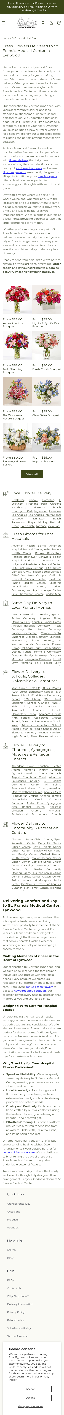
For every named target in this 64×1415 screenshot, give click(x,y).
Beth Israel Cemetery (44, 629)
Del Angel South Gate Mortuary (41, 648)
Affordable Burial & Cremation (30, 614)
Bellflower (18, 500)
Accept (30, 1389)
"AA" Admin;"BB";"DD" (26, 688)
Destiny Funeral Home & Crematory (36, 651)
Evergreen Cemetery (38, 659)
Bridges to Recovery (39, 560)
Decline (30, 1397)
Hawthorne (18, 507)
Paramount (19, 522)
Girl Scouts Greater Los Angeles (41, 884)
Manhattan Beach (46, 518)
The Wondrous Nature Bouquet (13, 417)
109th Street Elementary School (32, 691)
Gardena (55, 503)
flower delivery (18, 160)
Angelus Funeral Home (46, 622)
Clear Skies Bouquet (45, 415)
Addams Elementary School (41, 725)
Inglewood (40, 511)
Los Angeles (19, 514)
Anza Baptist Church (28, 806)
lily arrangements (14, 172)
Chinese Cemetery (41, 640)
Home (6, 38)
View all (32, 474)
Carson (33, 500)
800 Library (32, 699)
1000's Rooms (51, 688)
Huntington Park (22, 511)
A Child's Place (48, 702)
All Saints (53, 784)
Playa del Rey (37, 522)
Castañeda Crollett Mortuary (30, 636)
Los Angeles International (44, 514)
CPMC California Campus (27, 568)
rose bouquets (47, 176)
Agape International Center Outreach (36, 773)
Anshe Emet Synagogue (44, 803)
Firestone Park (36, 503)
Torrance (41, 526)
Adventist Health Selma (29, 545)
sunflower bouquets (29, 168)
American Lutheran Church (29, 788)
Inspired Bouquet (44, 461)
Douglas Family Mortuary (29, 655)
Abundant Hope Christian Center (36, 766)
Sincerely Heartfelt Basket (15, 463)
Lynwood (17, 518)
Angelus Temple (50, 795)
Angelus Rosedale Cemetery (31, 625)
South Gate (28, 526)
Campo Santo (51, 633)
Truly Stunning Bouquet (13, 371)
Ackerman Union (32, 721)
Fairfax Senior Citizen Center (41, 876)
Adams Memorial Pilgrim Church (36, 769)
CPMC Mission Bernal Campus (42, 571)
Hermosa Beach (47, 507)
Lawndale (55, 511)
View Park (54, 526)
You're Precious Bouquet (13, 325)
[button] (43, 23)
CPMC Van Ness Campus (29, 575)
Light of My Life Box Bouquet (45, 325)
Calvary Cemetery (24, 633)
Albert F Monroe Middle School (32, 728)
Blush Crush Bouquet (46, 369)
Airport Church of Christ (29, 777)
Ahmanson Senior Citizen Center (32, 839)
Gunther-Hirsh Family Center (30, 887)
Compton (48, 500)
